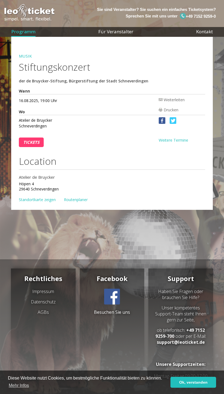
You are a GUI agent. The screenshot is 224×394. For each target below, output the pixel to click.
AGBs (43, 312)
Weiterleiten (174, 99)
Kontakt (204, 31)
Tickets (31, 142)
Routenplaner (76, 199)
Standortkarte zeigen (37, 199)
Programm (23, 31)
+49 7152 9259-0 (200, 16)
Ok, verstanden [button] (193, 382)
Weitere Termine (173, 140)
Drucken (171, 109)
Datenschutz (43, 302)
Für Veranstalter (115, 31)
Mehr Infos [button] (19, 385)
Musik (25, 56)
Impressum (43, 291)
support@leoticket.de (181, 342)
